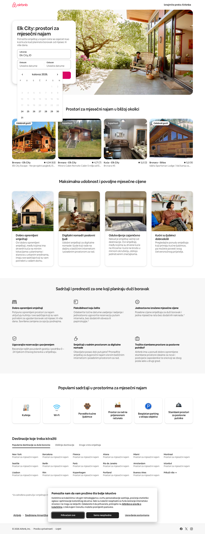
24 (22, 111)
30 (57, 111)
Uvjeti (58, 528)
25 (28, 111)
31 (22, 117)
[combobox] (44, 55)
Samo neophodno (103, 515)
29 (52, 111)
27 (40, 111)
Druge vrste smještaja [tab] (90, 445)
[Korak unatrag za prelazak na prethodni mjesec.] (22, 74)
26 (34, 111)
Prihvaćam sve (68, 515)
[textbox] (31, 66)
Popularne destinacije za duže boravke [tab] (31, 445)
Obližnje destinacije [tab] (64, 445)
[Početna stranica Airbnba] (20, 5)
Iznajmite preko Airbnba (177, 4)
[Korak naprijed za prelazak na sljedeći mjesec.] (57, 74)
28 (46, 111)
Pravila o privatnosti (43, 528)
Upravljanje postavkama (137, 515)
